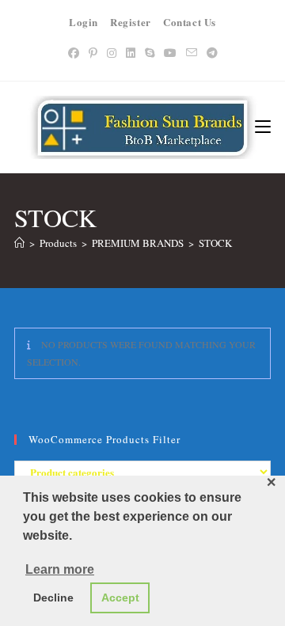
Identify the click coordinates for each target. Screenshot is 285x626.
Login (83, 21)
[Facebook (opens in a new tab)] (73, 53)
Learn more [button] (59, 569)
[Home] (19, 243)
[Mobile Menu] (263, 127)
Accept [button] (120, 597)
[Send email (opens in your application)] (191, 53)
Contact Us (189, 21)
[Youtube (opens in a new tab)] (170, 53)
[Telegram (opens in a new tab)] (212, 53)
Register (130, 21)
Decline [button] (53, 597)
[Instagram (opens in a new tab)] (111, 53)
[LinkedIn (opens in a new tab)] (130, 53)
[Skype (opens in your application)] (149, 53)
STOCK (215, 243)
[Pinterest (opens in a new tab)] (93, 53)
